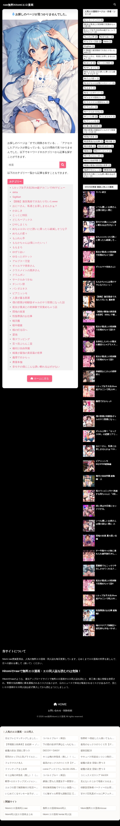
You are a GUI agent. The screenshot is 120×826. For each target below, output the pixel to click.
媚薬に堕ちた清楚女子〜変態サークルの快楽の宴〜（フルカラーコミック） (60, 781)
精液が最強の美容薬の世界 (27, 353)
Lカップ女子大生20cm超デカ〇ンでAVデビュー (38, 187)
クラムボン (18, 274)
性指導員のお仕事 (22, 316)
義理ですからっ (21, 357)
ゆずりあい (18, 252)
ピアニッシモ (19, 293)
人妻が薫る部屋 (21, 297)
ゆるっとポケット (22, 256)
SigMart (16, 197)
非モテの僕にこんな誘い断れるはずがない (36, 366)
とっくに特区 (19, 215)
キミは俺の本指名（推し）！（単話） (60, 757)
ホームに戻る (41, 378)
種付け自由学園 (21, 348)
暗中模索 (17, 325)
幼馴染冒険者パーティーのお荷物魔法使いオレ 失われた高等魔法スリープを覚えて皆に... (98, 787)
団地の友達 (18, 311)
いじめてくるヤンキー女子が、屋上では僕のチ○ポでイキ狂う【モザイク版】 (23, 793)
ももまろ (17, 247)
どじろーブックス (22, 219)
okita (15, 192)
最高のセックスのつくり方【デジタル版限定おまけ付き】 (98, 744)
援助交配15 (86, 750)
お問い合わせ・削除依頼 (60, 710)
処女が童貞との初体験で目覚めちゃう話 (34, 307)
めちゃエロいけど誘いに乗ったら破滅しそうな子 (39, 229)
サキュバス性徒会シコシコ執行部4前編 (98, 757)
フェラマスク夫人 (14, 763)
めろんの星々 (19, 233)
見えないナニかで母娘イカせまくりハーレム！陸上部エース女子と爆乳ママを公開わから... (98, 781)
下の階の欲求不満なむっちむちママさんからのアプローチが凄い (60, 744)
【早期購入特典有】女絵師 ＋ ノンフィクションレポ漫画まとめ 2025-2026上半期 (23, 744)
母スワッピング (21, 339)
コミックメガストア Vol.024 (94, 775)
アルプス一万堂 (21, 261)
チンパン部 (18, 284)
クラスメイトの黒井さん (26, 270)
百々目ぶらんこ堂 (22, 343)
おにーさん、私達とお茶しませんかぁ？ (34, 206)
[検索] (62, 165)
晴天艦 (16, 320)
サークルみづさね (22, 279)
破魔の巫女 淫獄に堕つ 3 (17, 750)
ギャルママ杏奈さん (23, 265)
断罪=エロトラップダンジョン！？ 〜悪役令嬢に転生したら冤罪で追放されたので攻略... (23, 781)
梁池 (14, 334)
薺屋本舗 (17, 362)
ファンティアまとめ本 (16, 769)
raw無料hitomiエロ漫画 (18, 4)
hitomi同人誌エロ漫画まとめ (19, 814)
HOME (62, 704)
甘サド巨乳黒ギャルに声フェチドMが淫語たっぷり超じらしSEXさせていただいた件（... (98, 793)
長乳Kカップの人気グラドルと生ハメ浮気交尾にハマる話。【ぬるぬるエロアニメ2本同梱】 (23, 757)
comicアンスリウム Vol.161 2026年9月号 (60, 769)
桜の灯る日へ (19, 330)
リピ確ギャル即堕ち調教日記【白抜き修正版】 (60, 793)
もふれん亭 (18, 238)
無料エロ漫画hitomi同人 (54, 808)
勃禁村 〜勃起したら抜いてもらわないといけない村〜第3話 (98, 738)
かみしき (17, 210)
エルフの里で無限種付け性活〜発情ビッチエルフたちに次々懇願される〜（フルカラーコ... (23, 787)
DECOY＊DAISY (51, 750)
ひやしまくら (19, 224)
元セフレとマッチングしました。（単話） (23, 738)
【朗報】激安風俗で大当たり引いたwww (35, 201)
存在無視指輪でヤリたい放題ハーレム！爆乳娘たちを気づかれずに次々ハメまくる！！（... (60, 787)
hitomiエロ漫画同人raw (16, 808)
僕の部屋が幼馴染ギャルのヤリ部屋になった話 (38, 302)
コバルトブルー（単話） (55, 738)
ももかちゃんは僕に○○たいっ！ (30, 242)
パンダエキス (19, 288)
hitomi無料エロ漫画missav (94, 808)
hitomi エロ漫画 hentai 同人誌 (57, 814)
